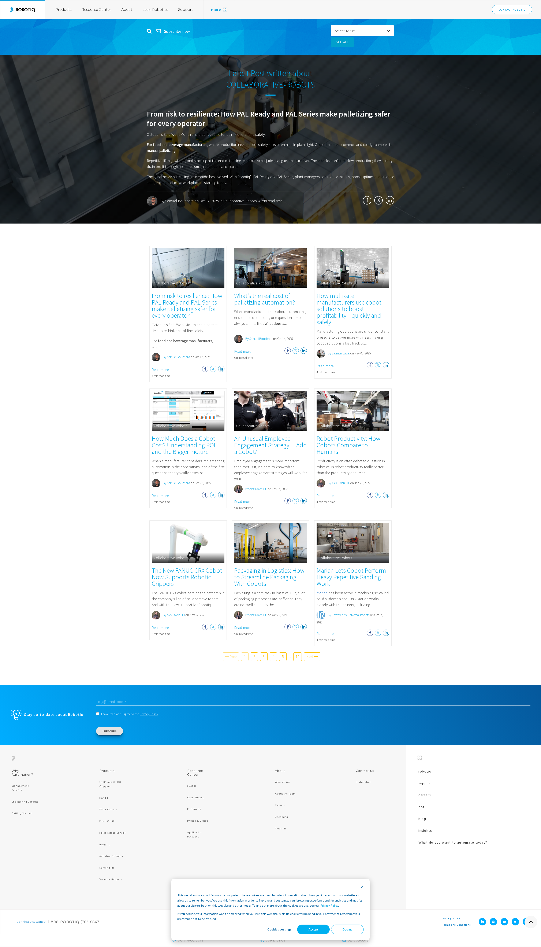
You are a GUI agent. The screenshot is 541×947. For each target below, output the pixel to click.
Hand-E (103, 798)
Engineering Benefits (25, 802)
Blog (422, 819)
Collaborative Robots (240, 200)
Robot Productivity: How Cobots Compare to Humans (348, 445)
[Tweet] (378, 200)
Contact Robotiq (512, 10)
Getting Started (22, 813)
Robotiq (425, 771)
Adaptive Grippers (111, 856)
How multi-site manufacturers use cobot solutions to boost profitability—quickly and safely (349, 309)
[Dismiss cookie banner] (362, 887)
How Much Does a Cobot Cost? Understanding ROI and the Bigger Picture (183, 445)
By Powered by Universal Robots (348, 615)
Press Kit (280, 829)
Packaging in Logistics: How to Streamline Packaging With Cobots (269, 576)
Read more (160, 369)
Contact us (365, 771)
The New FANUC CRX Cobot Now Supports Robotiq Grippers (187, 576)
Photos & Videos (198, 821)
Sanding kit (106, 868)
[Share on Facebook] (367, 200)
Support (185, 10)
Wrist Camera (108, 810)
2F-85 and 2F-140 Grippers (110, 784)
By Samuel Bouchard (177, 200)
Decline (347, 929)
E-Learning (194, 809)
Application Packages (194, 834)
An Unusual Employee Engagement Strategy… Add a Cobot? (270, 445)
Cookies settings (279, 929)
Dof (421, 807)
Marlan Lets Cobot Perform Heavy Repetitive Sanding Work (351, 576)
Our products (190, 940)
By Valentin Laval (338, 353)
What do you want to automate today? (452, 842)
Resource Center (96, 10)
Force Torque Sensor (112, 833)
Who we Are (283, 782)
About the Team (285, 794)
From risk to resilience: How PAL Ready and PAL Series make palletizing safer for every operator (187, 305)
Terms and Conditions (457, 925)
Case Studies (195, 798)
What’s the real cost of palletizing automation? (264, 299)
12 (297, 656)
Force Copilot (108, 821)
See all (342, 42)
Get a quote (358, 940)
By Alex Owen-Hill (256, 489)
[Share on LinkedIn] (390, 200)
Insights (104, 845)
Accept (313, 929)
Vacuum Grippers (110, 879)
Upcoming (281, 817)
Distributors (364, 782)
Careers (280, 805)
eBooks (192, 786)
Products (63, 10)
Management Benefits (20, 788)
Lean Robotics (155, 10)
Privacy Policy (329, 905)
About (126, 10)
